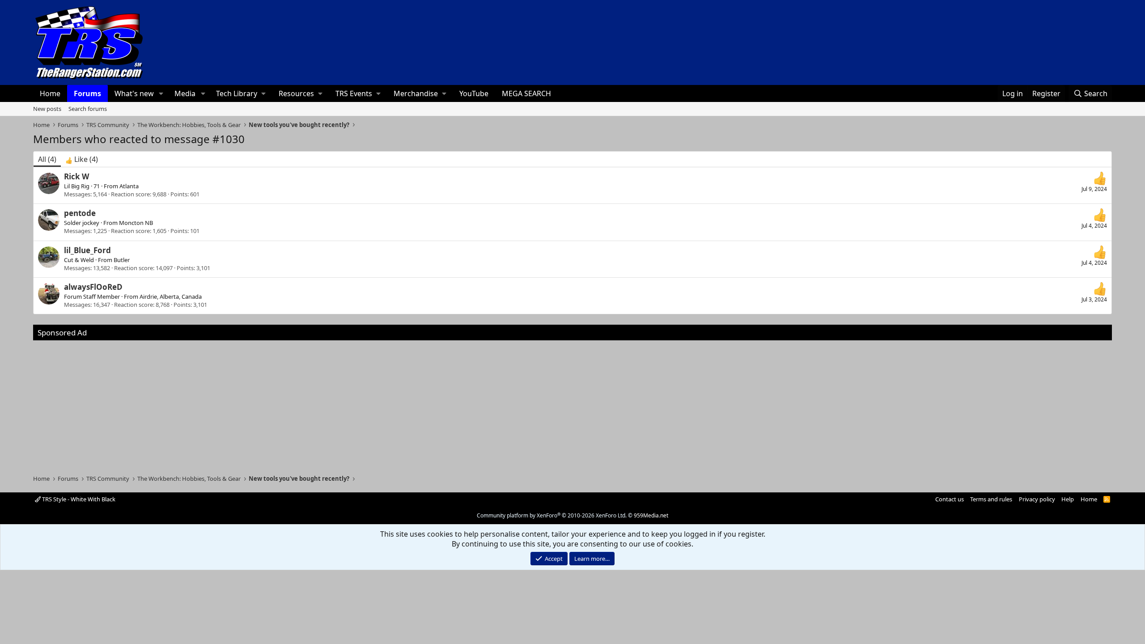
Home (50, 93)
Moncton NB (136, 223)
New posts (47, 109)
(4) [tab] (47, 159)
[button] (161, 93)
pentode (80, 213)
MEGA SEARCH (526, 93)
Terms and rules (991, 499)
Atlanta (129, 186)
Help (1067, 499)
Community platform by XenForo (552, 515)
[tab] (81, 159)
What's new (134, 93)
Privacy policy (1037, 499)
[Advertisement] (572, 403)
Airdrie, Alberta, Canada (171, 296)
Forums (87, 93)
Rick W (76, 176)
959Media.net (651, 515)
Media (184, 93)
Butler (122, 260)
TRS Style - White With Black (78, 499)
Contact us (949, 499)
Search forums (87, 109)
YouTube (473, 93)
